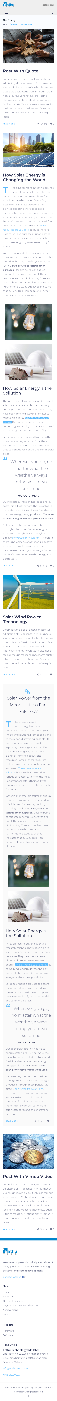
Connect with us (12, 1277)
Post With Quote (20, 71)
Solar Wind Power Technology (22, 619)
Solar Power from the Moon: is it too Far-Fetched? (28, 704)
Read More (9, 124)
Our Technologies (13, 1301)
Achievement (10, 1310)
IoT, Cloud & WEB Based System (20, 1305)
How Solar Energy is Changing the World (24, 177)
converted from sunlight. (26, 537)
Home (6, 24)
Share (44, 124)
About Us (8, 1296)
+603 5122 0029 (48, 5)
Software (8, 1335)
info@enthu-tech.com (15, 1368)
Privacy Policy (33, 1387)
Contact (7, 1314)
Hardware (8, 1331)
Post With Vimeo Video (28, 1176)
